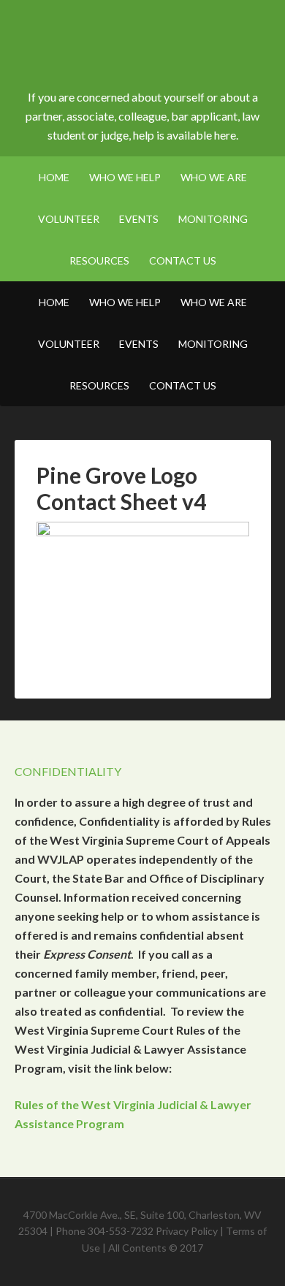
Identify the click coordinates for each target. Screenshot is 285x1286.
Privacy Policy (187, 1231)
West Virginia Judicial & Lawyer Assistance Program (143, 51)
